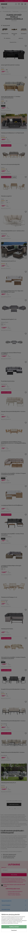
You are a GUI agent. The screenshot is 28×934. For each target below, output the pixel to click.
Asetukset (14, 930)
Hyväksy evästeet (14, 926)
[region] (14, 923)
